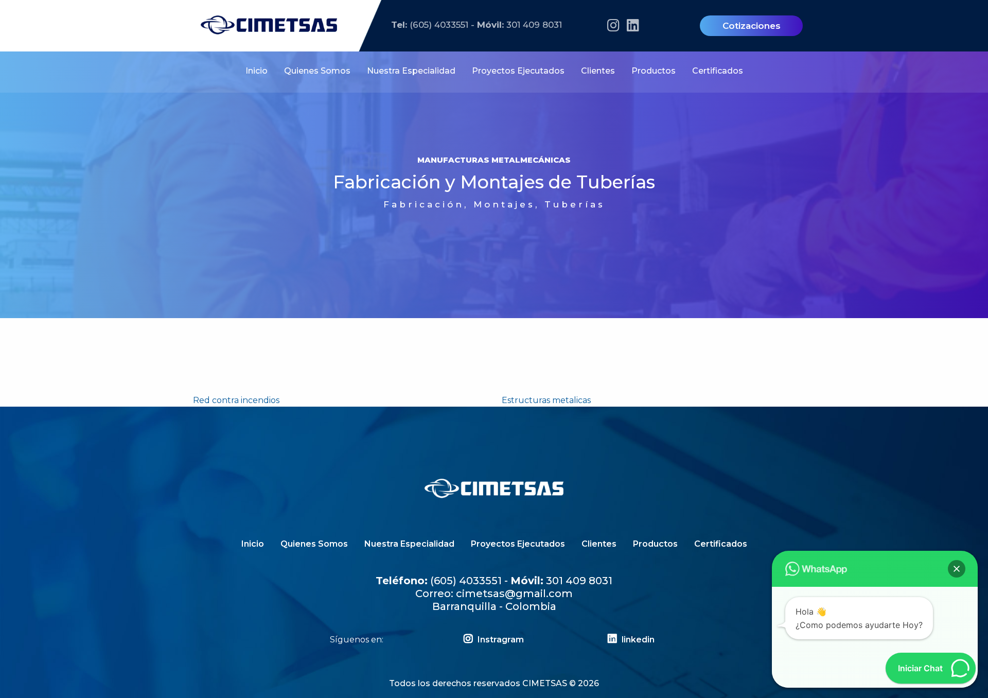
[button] (956, 569)
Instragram (499, 639)
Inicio (256, 71)
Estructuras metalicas (546, 400)
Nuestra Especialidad (411, 71)
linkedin (637, 639)
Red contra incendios (236, 400)
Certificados (717, 71)
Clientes (598, 71)
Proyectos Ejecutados (518, 71)
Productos (653, 71)
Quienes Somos (317, 71)
